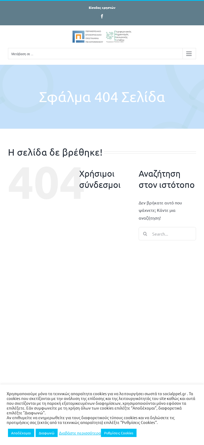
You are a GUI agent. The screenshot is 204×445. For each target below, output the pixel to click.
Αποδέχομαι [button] (21, 433)
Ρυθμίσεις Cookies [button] (118, 433)
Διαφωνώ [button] (46, 433)
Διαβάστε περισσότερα (80, 433)
